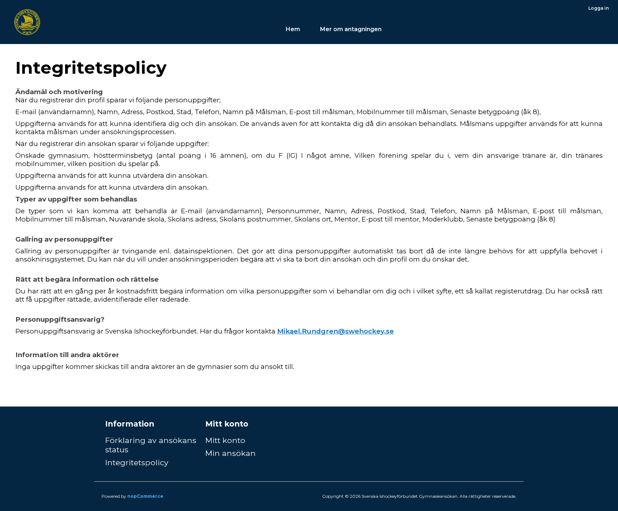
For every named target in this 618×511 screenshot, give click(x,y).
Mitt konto (225, 440)
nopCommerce (145, 496)
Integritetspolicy (136, 462)
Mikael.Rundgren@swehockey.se (335, 331)
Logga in (598, 8)
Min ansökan (230, 453)
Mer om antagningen (351, 29)
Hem (293, 29)
